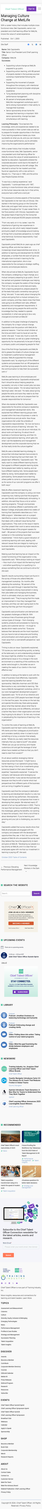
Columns (4, 1312)
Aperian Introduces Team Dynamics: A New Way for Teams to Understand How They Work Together (25, 1092)
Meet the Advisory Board (9, 1486)
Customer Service (7, 1479)
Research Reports (7, 1457)
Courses (4, 1370)
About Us (4, 1469)
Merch (3, 1454)
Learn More (27, 1298)
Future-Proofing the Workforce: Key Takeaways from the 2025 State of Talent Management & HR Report (31, 1150)
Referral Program (7, 1383)
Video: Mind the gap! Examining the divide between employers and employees (23, 1046)
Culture (3, 1315)
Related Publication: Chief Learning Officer (15, 1489)
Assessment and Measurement (12, 1308)
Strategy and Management (10, 1335)
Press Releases (6, 1380)
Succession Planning (8, 1338)
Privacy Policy (6, 1492)
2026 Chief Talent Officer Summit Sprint (24, 957)
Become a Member (7, 1360)
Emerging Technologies (9, 1321)
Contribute (4, 1363)
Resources (4, 1390)
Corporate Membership (9, 1450)
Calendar (4, 1425)
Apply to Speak (6, 1428)
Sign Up (31, 9)
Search (36, 893)
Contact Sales (6, 1472)
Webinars (4, 1422)
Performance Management (10, 1328)
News (3, 1325)
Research (4, 1386)
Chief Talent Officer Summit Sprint (12, 1405)
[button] (39, 8)
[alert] (21, 947)
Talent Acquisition (7, 1341)
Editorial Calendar (7, 1373)
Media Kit (4, 1377)
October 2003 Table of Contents (14, 857)
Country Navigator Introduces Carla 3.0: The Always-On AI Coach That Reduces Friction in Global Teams (25, 1080)
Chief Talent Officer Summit (10, 1412)
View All (4, 963)
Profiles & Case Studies (9, 1331)
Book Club (4, 1447)
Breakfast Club (6, 1418)
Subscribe (4, 1393)
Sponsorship (5, 1432)
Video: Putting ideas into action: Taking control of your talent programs (24, 1035)
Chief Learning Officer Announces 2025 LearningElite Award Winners (25, 1102)
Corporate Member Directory (11, 1367)
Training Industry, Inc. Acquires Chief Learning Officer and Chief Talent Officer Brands (24, 1069)
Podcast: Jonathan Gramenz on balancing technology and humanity (23, 1017)
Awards (3, 1357)
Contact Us (5, 1476)
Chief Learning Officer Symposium (13, 1415)
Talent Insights (6, 1345)
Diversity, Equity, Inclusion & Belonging (14, 1318)
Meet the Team (6, 1482)
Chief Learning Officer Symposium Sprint (15, 1408)
